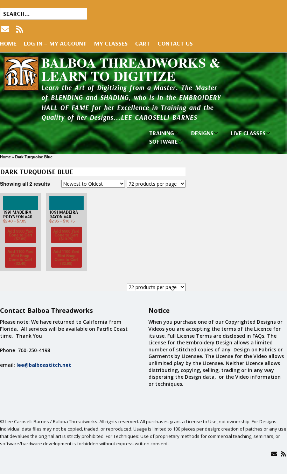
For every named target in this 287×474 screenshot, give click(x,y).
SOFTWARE (163, 141)
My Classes (111, 43)
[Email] (274, 454)
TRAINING (161, 133)
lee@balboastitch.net (43, 365)
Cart (142, 43)
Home (8, 43)
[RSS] (19, 29)
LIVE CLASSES (248, 133)
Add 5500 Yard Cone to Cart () (20, 234)
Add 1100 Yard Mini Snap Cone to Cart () (20, 257)
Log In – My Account (55, 43)
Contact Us (175, 43)
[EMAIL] (6, 29)
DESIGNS (202, 133)
